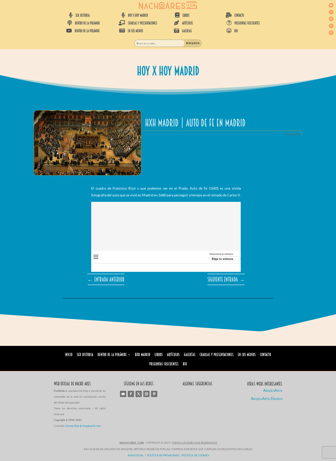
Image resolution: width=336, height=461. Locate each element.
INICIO (69, 355)
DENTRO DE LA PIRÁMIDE (87, 23)
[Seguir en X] (331, 26)
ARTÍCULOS (187, 23)
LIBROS (185, 15)
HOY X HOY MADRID (138, 15)
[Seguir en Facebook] (331, 12)
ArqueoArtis (272, 390)
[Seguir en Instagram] (331, 19)
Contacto (265, 355)
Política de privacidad (163, 455)
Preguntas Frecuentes (163, 364)
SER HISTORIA (82, 15)
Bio (185, 364)
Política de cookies (195, 455)
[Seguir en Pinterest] (331, 32)
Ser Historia (85, 355)
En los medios (247, 355)
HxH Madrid (142, 355)
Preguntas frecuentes (247, 23)
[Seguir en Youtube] (331, 5)
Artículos (173, 355)
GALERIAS (187, 31)
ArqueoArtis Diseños (266, 398)
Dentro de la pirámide (112, 355)
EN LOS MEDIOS (135, 31)
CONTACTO (239, 15)
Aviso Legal (136, 455)
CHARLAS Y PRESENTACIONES (142, 23)
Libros (159, 355)
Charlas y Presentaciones (217, 355)
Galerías (189, 355)
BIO (236, 31)
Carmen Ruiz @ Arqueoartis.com (83, 425)
